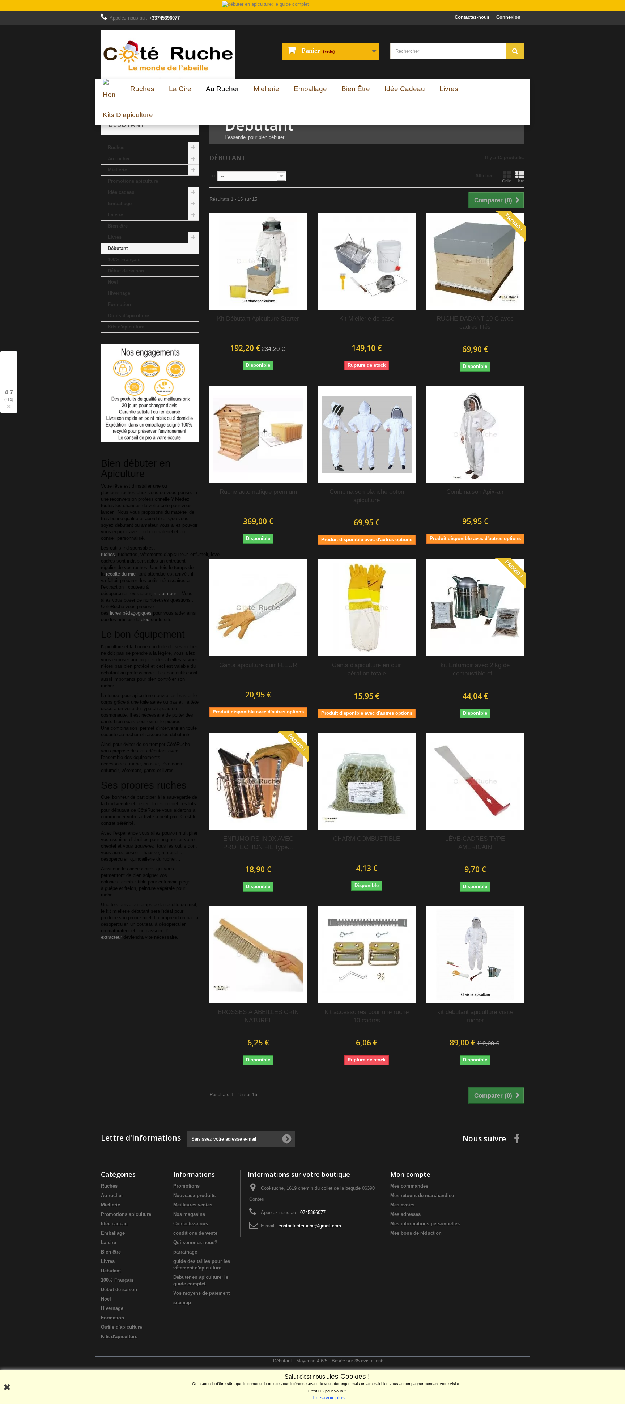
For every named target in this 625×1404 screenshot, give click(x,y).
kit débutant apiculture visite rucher (475, 1016)
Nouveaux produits (194, 1195)
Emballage (120, 203)
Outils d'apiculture (128, 315)
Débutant (118, 248)
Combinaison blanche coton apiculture (366, 496)
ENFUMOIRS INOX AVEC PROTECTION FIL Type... (258, 843)
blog (145, 619)
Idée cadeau (121, 192)
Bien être (118, 226)
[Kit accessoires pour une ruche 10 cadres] (366, 954)
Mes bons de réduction (416, 1233)
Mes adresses (405, 1214)
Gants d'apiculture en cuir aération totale (366, 669)
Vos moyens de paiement (201, 1293)
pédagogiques (131, 613)
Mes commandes (409, 1186)
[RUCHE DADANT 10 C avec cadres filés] (475, 261)
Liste (520, 181)
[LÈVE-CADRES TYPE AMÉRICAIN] (475, 781)
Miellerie (117, 170)
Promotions (186, 1186)
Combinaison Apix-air (475, 491)
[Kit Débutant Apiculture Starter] (258, 261)
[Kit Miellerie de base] (366, 261)
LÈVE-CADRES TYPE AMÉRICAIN (475, 843)
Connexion (508, 17)
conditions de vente (195, 1233)
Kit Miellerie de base (366, 318)
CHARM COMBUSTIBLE (366, 838)
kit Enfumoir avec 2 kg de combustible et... (475, 669)
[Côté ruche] (168, 54)
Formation (119, 304)
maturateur (166, 593)
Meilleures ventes (192, 1205)
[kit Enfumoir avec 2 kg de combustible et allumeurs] (475, 608)
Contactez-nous (472, 17)
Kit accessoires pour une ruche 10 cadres (366, 1016)
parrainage (185, 1252)
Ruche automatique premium (258, 491)
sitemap (182, 1302)
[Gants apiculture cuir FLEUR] (258, 608)
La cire (115, 214)
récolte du (121, 574)
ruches (108, 554)
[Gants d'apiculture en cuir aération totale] (366, 608)
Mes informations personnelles (425, 1223)
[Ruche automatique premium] (258, 434)
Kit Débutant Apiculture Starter (258, 318)
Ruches (116, 147)
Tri (212, 175)
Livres (115, 237)
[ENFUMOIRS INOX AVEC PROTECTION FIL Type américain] (258, 781)
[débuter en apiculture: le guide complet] (312, 6)
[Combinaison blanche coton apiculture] (366, 434)
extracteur (111, 937)
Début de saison (126, 270)
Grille (506, 181)
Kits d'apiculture (126, 327)
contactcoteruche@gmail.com (310, 1226)
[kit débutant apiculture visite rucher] (475, 954)
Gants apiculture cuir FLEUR (258, 665)
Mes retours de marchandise (422, 1195)
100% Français (124, 259)
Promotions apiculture (133, 181)
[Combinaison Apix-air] (475, 434)
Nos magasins (189, 1214)
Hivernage (119, 293)
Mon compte (410, 1174)
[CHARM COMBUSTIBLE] (366, 781)
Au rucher (119, 158)
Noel (113, 282)
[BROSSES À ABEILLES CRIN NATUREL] (258, 954)
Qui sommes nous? (195, 1242)
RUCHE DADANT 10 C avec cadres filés (475, 322)
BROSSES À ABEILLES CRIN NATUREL (258, 1016)
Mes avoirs (402, 1205)
